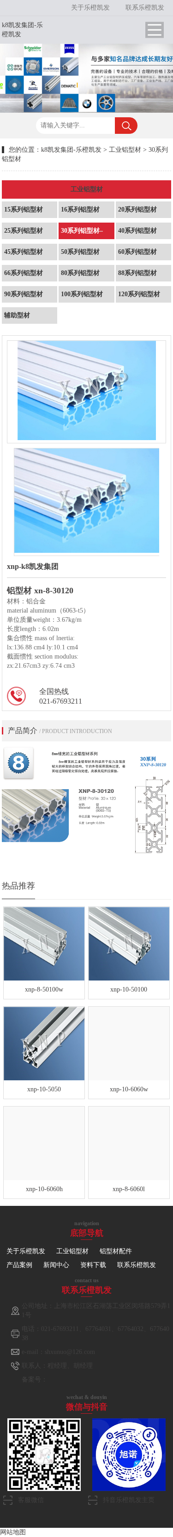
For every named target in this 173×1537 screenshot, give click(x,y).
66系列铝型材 (23, 273)
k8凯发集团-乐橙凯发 (71, 149)
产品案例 (19, 1265)
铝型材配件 (116, 1251)
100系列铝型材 (82, 294)
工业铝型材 (125, 149)
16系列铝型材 (80, 209)
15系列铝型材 (23, 209)
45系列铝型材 (23, 251)
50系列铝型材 (80, 251)
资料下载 (93, 1265)
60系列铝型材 (137, 251)
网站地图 (13, 1532)
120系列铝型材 (139, 294)
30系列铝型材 (80, 230)
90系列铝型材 (23, 294)
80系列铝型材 (80, 273)
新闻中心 (56, 1265)
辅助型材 (17, 315)
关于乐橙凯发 (90, 7)
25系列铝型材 (23, 230)
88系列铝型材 (137, 273)
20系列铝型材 (137, 209)
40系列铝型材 (137, 230)
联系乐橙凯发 (144, 7)
